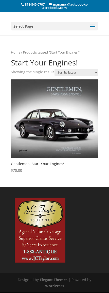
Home (15, 52)
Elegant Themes (53, 279)
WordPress (54, 285)
